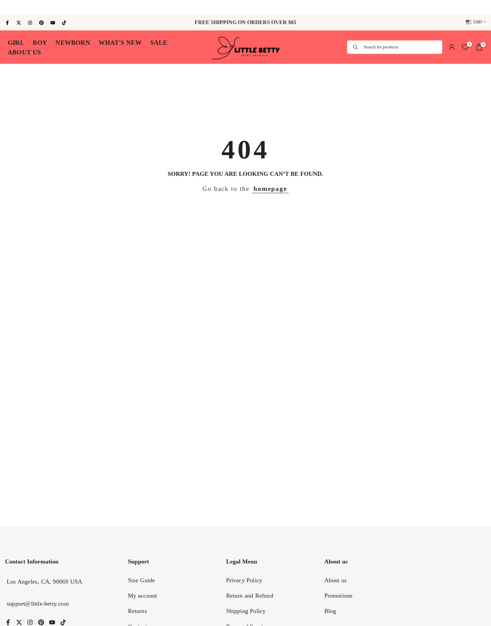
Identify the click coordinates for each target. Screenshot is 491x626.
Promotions (338, 595)
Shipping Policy (246, 611)
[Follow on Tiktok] (64, 23)
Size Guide (141, 580)
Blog (330, 611)
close (9, 7)
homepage (270, 188)
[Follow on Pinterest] (41, 23)
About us (335, 580)
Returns (137, 611)
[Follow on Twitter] (18, 23)
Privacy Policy (244, 580)
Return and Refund (249, 595)
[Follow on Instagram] (30, 23)
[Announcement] (245, 7)
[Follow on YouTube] (52, 23)
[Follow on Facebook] (7, 23)
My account (142, 595)
